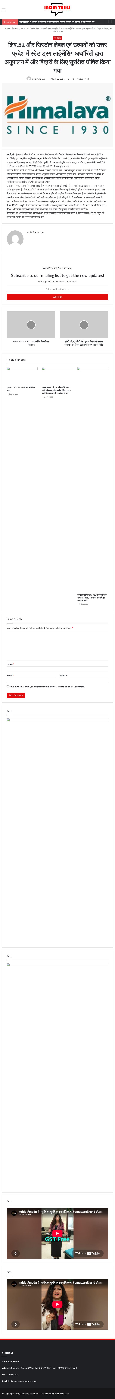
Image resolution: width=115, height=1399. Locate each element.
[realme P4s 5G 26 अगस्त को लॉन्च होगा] (22, 376)
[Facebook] (32, 237)
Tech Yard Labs (62, 1393)
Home (7, 28)
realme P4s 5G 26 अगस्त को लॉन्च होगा (21, 389)
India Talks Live (38, 79)
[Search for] (111, 10)
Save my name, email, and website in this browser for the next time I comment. (47, 686)
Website (63, 675)
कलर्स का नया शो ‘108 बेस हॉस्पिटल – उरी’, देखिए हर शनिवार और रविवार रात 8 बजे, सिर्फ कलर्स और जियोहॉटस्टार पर (56, 390)
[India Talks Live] (57, 9)
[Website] (28, 237)
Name (10, 664)
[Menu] (3, 10)
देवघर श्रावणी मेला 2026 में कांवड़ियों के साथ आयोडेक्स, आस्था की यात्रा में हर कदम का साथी (91, 597)
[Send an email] (46, 79)
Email (10, 675)
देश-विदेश (15, 28)
